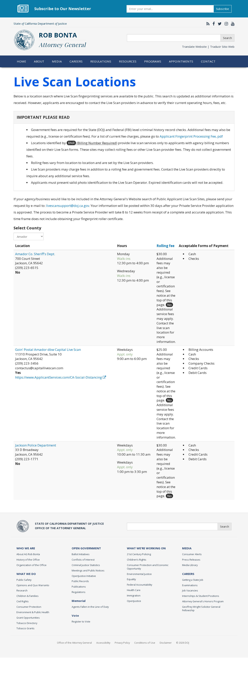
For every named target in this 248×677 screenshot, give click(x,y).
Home (21, 61)
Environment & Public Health (32, 612)
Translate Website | (208, 47)
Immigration (133, 595)
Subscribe (222, 9)
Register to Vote (81, 621)
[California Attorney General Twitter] (219, 23)
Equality (131, 579)
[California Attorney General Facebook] (213, 23)
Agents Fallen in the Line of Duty (90, 607)
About (39, 61)
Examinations (190, 585)
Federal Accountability (139, 584)
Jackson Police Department (35, 445)
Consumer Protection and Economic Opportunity (147, 566)
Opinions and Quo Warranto (32, 585)
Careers (76, 61)
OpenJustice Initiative (84, 576)
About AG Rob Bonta (28, 554)
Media (57, 61)
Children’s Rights (136, 559)
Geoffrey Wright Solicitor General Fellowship (201, 608)
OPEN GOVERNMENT (86, 548)
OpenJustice (134, 601)
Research (22, 590)
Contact (208, 61)
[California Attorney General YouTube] (231, 23)
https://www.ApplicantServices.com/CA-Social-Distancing (59, 377)
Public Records (80, 581)
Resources (127, 61)
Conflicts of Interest (83, 559)
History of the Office (28, 559)
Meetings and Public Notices (88, 570)
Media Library (190, 565)
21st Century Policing (139, 554)
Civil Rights (22, 601)
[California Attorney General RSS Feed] (207, 23)
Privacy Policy (122, 642)
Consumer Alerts (192, 554)
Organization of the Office (31, 565)
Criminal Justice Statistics (86, 565)
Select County (27, 228)
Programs (152, 61)
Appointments (181, 61)
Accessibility (103, 642)
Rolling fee (165, 246)
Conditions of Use (144, 642)
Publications (79, 586)
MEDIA (186, 548)
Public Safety (23, 580)
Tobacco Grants (25, 628)
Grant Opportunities (28, 617)
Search (227, 38)
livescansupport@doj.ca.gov (67, 205)
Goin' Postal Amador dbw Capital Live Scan (48, 349)
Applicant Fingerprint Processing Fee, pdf (191, 136)
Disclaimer (166, 642)
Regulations (100, 61)
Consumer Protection (28, 607)
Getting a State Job (192, 580)
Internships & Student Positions (200, 596)
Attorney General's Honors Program (203, 601)
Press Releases (191, 559)
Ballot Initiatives (81, 554)
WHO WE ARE (25, 548)
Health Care (133, 590)
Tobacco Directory (26, 623)
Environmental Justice (139, 574)
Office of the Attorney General (74, 642)
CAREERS (188, 574)
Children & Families (27, 596)
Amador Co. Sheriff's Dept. (35, 254)
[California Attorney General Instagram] (225, 23)
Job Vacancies (190, 590)
